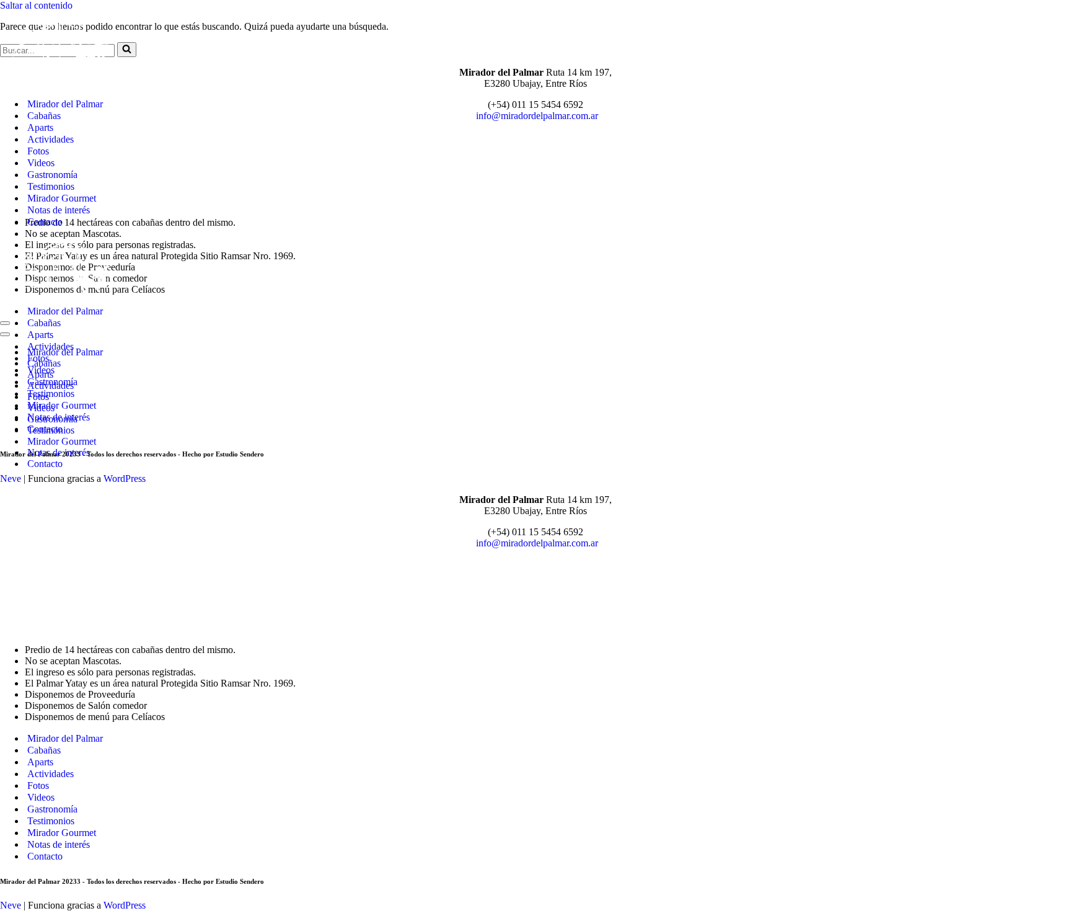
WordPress (125, 905)
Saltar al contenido (36, 5)
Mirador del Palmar (65, 104)
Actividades (50, 139)
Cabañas (44, 115)
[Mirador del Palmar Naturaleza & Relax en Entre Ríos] (62, 82)
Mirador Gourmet (61, 198)
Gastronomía (52, 174)
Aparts (40, 127)
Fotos (38, 151)
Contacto (45, 221)
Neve (10, 905)
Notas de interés (58, 210)
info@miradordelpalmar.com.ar (537, 543)
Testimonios (50, 186)
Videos (41, 163)
